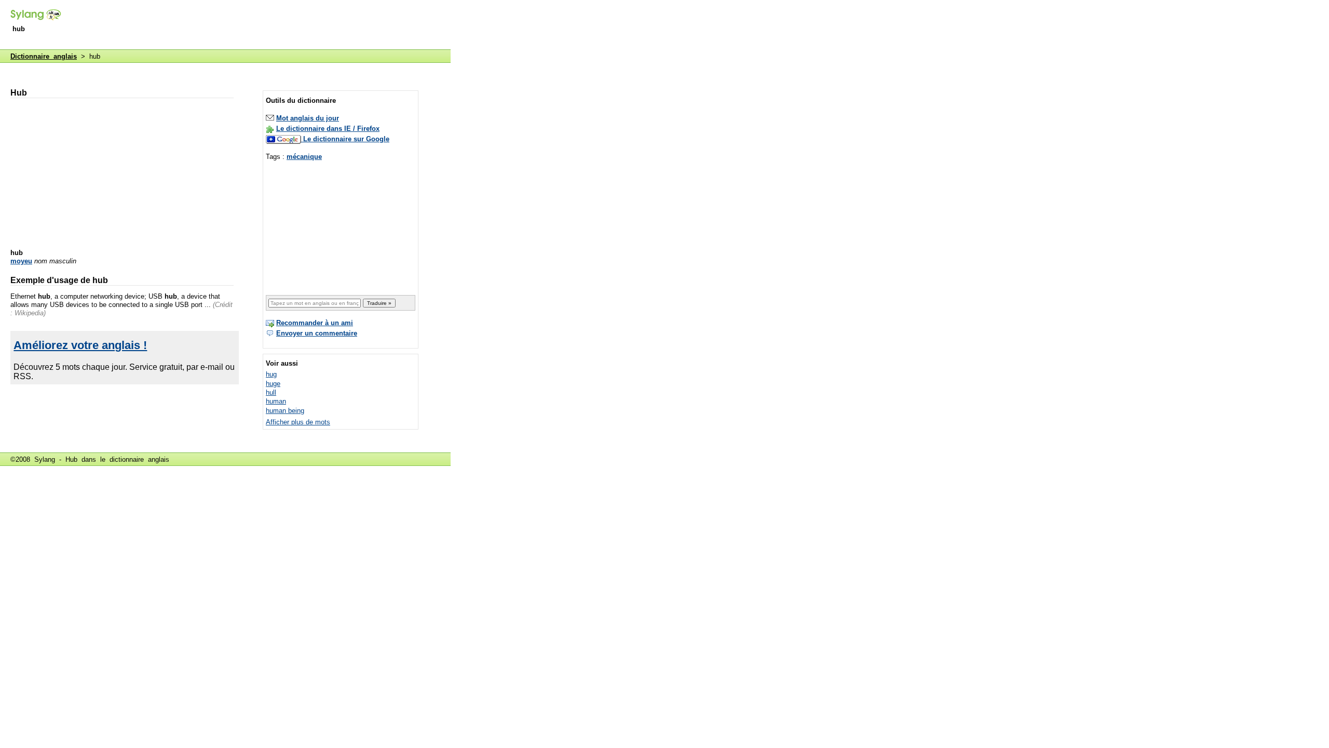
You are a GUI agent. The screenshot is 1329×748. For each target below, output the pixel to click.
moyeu (21, 261)
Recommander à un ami (314, 323)
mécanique (304, 157)
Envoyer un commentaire (316, 333)
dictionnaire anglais (139, 459)
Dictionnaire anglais (43, 56)
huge (273, 384)
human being (285, 411)
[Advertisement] (262, 25)
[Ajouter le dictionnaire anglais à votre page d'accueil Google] (284, 139)
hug (271, 374)
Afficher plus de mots (298, 422)
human (276, 401)
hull (271, 392)
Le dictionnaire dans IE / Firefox (327, 128)
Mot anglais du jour (307, 118)
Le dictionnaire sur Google (346, 139)
